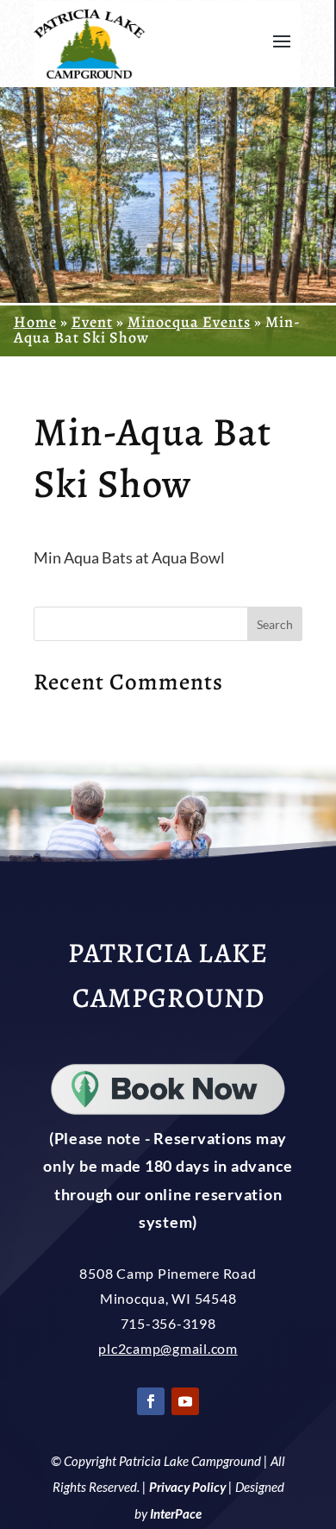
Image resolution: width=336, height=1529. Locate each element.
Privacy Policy (187, 1486)
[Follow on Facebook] (151, 1401)
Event (92, 321)
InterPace (176, 1513)
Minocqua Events (189, 321)
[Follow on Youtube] (185, 1401)
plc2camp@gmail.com (168, 1348)
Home (35, 321)
